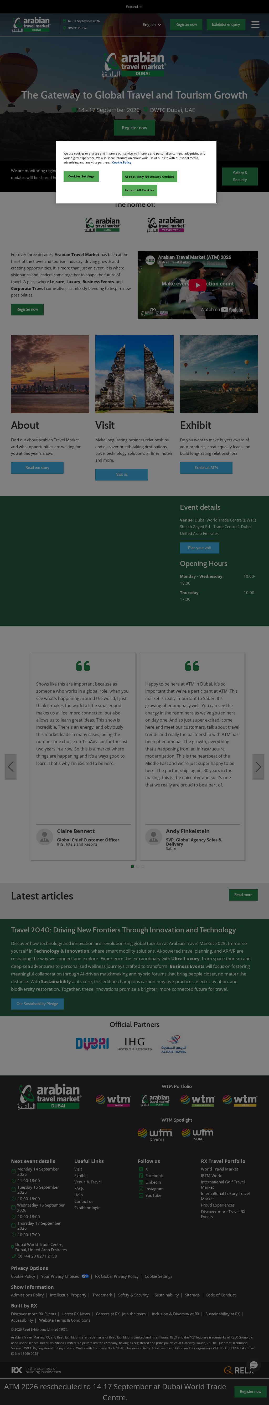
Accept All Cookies (139, 190)
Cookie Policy (121, 162)
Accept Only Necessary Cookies (150, 176)
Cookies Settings (81, 176)
